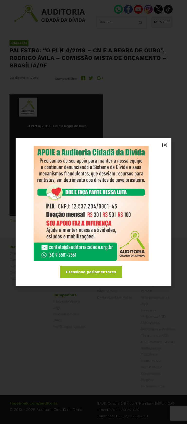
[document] (93, 212)
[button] (165, 145)
